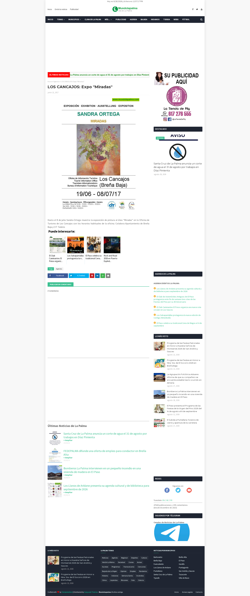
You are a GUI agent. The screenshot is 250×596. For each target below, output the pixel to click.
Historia (105, 576)
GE (167, 500)
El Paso (182, 560)
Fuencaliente (158, 564)
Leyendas (113, 580)
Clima (104, 580)
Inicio (50, 9)
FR (171, 500)
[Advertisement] (125, 47)
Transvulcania (128, 567)
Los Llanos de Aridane (162, 567)
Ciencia (141, 580)
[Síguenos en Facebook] (167, 492)
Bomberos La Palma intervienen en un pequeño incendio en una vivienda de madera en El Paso (184, 394)
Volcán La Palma (108, 562)
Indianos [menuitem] (155, 19)
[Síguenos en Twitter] (178, 492)
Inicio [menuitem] (50, 19)
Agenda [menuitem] (133, 19)
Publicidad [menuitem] (121, 19)
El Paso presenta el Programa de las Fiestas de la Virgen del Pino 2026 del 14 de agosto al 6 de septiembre (184, 408)
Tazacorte (183, 574)
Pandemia (143, 571)
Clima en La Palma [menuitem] (93, 19)
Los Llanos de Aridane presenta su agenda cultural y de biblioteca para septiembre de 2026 (178, 290)
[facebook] (193, 9)
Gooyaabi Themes (91, 592)
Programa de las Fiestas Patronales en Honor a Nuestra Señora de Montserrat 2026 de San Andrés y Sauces (183, 347)
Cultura (144, 558)
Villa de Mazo (184, 578)
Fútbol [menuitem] (186, 19)
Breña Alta (183, 557)
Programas (116, 567)
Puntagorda (183, 567)
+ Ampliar (68, 440)
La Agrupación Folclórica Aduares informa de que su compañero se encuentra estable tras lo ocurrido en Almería (184, 378)
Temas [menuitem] (60, 19)
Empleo (133, 571)
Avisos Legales (187, 592)
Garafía (181, 564)
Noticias (105, 558)
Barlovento (158, 557)
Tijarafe (156, 578)
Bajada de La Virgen (109, 571)
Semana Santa (127, 576)
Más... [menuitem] (107, 19)
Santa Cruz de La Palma (163, 574)
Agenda (56, 81)
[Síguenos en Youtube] (189, 492)
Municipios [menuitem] (73, 19)
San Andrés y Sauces (186, 571)
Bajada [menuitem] (144, 19)
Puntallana (158, 571)
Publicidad (74, 9)
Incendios (140, 576)
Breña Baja (158, 560)
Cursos (131, 562)
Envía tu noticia (61, 9)
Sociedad (121, 562)
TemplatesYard (67, 592)
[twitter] (197, 9)
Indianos (115, 576)
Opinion (123, 571)
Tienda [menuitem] (166, 19)
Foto (133, 580)
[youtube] (201, 9)
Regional (124, 558)
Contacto (199, 592)
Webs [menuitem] (176, 19)
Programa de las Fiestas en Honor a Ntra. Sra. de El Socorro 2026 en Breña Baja (183, 363)
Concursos (142, 567)
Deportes (134, 558)
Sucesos (105, 567)
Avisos (139, 562)
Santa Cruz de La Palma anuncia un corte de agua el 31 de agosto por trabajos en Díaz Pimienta (90, 75)
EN (163, 500)
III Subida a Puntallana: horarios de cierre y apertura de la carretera (183, 421)
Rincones (124, 580)
